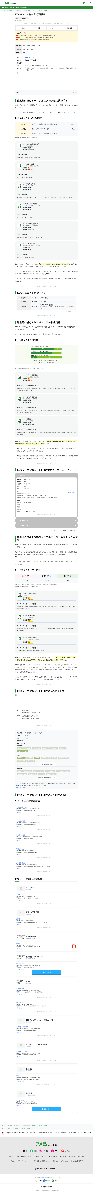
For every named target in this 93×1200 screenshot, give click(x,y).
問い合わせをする (21, 787)
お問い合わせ (64, 1161)
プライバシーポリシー (23, 1161)
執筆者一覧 (63, 1157)
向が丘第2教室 (20, 863)
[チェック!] (74, 946)
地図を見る (21, 812)
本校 (17, 1076)
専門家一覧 (72, 1157)
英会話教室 (9, 10)
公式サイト (46, 972)
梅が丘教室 (19, 1002)
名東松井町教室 (20, 821)
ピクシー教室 (20, 1100)
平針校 (18, 894)
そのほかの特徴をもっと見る (46, 764)
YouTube (67, 1151)
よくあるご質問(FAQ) (77, 1161)
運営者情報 (81, 1157)
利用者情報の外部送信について (41, 1161)
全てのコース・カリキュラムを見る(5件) (65, 530)
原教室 (18, 919)
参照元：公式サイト (72, 492)
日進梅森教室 (20, 988)
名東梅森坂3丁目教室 (22, 807)
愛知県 (15, 10)
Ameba (40, 1181)
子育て (56, 1151)
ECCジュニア (29, 57)
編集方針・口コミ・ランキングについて (46, 1157)
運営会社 (55, 1161)
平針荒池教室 (20, 849)
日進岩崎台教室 (20, 835)
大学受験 (45, 1151)
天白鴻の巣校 (20, 963)
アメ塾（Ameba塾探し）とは (23, 1157)
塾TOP (3, 10)
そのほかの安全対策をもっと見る (46, 777)
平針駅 (29, 10)
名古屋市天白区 (22, 10)
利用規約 (12, 1161)
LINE (35, 1151)
